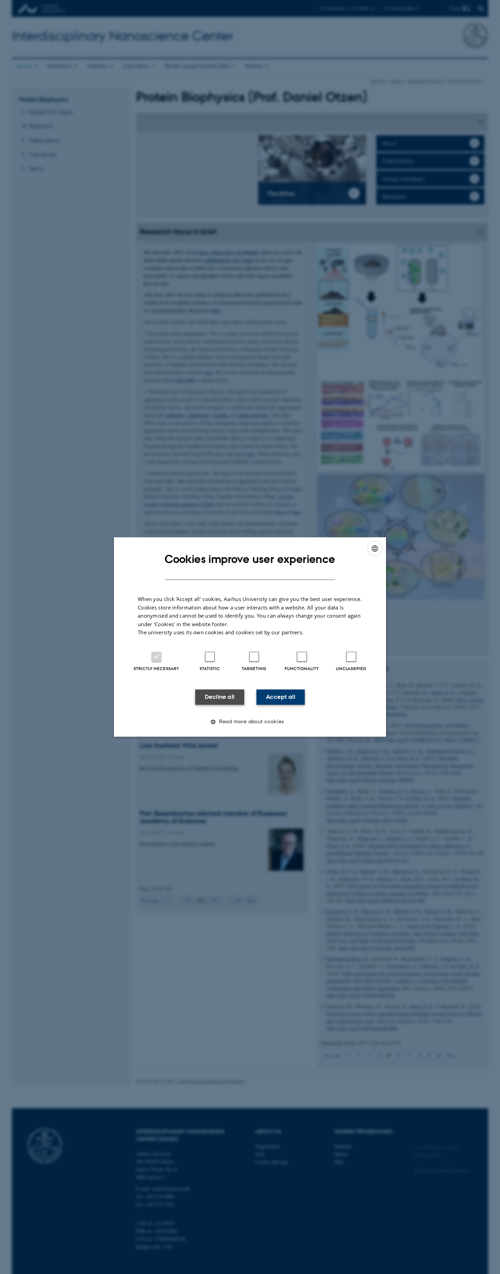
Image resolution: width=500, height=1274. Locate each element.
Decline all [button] (219, 697)
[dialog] (250, 637)
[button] (250, 722)
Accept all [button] (280, 697)
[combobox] (374, 548)
